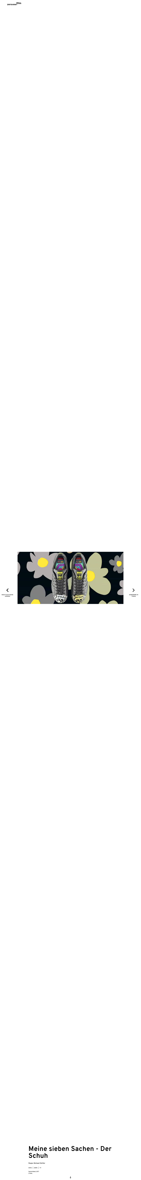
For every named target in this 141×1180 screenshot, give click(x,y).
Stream (80, 4)
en (127, 4)
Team (99, 4)
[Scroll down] (70, 1176)
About (108, 4)
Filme (70, 4)
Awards (90, 4)
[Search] (131, 4)
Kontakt (118, 4)
